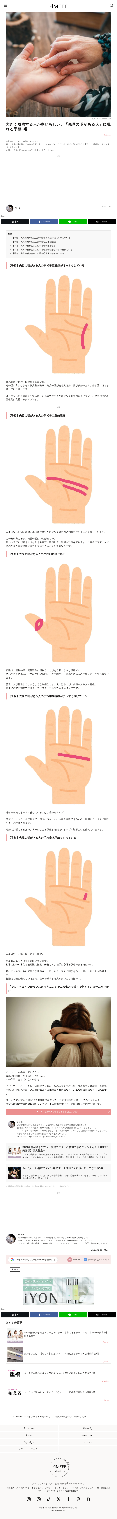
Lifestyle (29, 1442)
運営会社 (105, 1488)
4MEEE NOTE (29, 1449)
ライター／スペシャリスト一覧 (85, 1488)
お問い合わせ (61, 1484)
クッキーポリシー (62, 1488)
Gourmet (88, 1435)
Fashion (29, 1428)
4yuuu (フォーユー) (46, 1491)
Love (29, 1435)
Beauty (87, 1428)
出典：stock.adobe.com (101, 119)
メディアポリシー (24, 1488)
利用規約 (10, 1488)
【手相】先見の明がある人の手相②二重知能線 (34, 242)
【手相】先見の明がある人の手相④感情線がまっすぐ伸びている (42, 249)
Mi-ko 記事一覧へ (100, 1250)
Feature (88, 1442)
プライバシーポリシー (43, 1488)
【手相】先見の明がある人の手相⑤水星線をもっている (38, 253)
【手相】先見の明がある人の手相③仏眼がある (34, 246)
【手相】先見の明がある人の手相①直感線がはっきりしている (41, 238)
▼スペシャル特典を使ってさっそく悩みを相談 (57, 1112)
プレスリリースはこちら (42, 1484)
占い (16, 1269)
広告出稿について (76, 1484)
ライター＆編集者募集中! (67, 1491)
